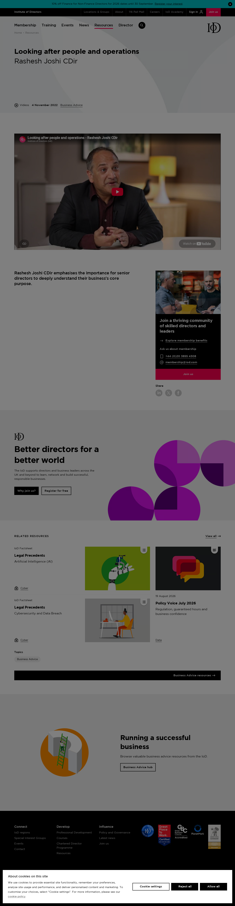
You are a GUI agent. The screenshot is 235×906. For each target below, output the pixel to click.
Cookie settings (151, 886)
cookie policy (16, 896)
